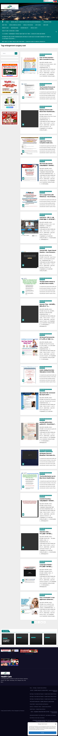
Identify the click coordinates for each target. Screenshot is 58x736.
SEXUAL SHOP (34, 27)
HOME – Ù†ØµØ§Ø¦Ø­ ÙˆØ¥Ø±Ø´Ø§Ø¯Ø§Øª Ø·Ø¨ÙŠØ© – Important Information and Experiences (44, 712)
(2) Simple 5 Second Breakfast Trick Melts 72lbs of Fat (48, 455)
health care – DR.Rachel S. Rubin (10, 30)
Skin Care (45, 24)
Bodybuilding (14, 27)
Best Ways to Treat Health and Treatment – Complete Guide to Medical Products (23, 41)
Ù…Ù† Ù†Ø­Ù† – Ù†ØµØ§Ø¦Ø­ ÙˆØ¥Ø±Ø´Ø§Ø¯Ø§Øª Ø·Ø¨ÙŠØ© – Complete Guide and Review (23, 33)
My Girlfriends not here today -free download (37, 717)
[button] (55, 724)
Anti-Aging (38, 24)
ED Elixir (9, 652)
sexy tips (4, 24)
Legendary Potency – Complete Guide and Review (46, 142)
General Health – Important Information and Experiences (39, 704)
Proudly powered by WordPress (6, 710)
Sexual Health (42, 55)
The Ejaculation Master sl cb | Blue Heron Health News (47, 283)
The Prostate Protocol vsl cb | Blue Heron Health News (47, 88)
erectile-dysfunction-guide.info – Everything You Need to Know (48, 424)
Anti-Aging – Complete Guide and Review (39, 687)
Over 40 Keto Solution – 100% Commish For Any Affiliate (47, 59)
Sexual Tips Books (28, 24)
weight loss (5, 27)
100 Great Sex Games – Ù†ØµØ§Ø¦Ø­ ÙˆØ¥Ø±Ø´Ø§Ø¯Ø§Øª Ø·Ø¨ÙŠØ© (47, 165)
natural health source (29, 653)
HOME (7, 21)
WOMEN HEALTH (24, 27)
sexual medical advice (15, 24)
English (47, 0)
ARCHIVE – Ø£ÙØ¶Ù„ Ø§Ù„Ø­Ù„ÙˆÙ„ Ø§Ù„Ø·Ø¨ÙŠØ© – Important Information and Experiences (43, 691)
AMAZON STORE (47, 21)
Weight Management (49, 451)
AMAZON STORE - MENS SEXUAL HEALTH (45, 83)
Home (31, 687)
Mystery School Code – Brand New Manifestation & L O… (47, 111)
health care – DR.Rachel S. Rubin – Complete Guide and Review (40, 706)
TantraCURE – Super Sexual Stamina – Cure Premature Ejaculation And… (48, 252)
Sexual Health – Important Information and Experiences (26, 21)
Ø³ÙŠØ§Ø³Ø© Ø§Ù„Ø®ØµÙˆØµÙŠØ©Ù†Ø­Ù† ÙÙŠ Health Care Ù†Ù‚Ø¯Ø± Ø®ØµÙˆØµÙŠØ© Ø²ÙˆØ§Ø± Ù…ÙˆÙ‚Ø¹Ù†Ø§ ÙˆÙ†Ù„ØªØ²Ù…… (26, 37)
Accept (42, 732)
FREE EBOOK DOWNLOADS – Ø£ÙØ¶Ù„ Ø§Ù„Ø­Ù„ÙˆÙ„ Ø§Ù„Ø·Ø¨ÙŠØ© (42, 701)
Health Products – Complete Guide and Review (37, 709)
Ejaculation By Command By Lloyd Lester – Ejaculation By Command (47, 394)
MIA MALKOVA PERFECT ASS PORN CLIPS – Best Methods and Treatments (43, 715)
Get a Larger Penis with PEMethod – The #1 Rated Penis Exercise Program (47, 196)
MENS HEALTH (5, 638)
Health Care (6, 10)
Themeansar (22, 710)
